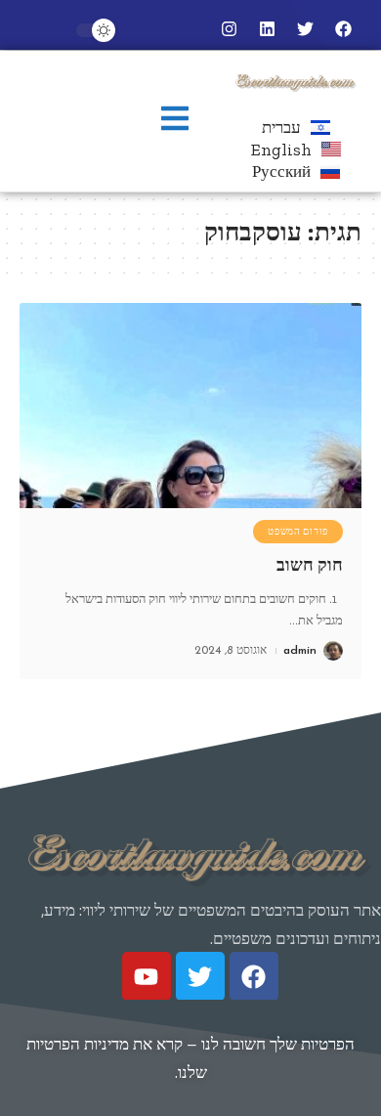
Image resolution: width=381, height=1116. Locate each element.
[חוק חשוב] (190, 405)
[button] (174, 121)
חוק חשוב (309, 565)
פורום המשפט (298, 531)
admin (300, 651)
